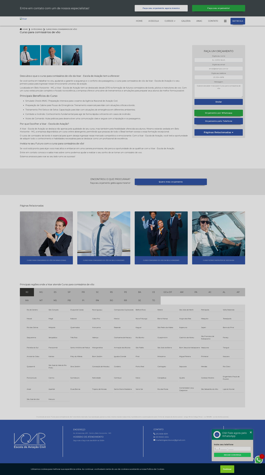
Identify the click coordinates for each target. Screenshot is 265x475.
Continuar (227, 469)
